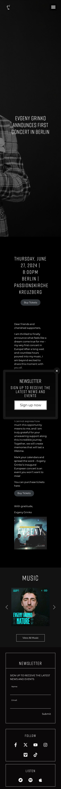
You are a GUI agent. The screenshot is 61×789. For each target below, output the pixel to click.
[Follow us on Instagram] (45, 744)
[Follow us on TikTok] (35, 754)
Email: (14, 700)
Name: (14, 687)
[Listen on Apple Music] (40, 780)
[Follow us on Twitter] (25, 744)
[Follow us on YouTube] (35, 744)
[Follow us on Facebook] (15, 744)
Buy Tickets (30, 302)
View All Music (31, 638)
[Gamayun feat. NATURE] (30, 607)
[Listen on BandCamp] (20, 780)
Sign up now (30, 405)
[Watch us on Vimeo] (25, 754)
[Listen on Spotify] (30, 780)
